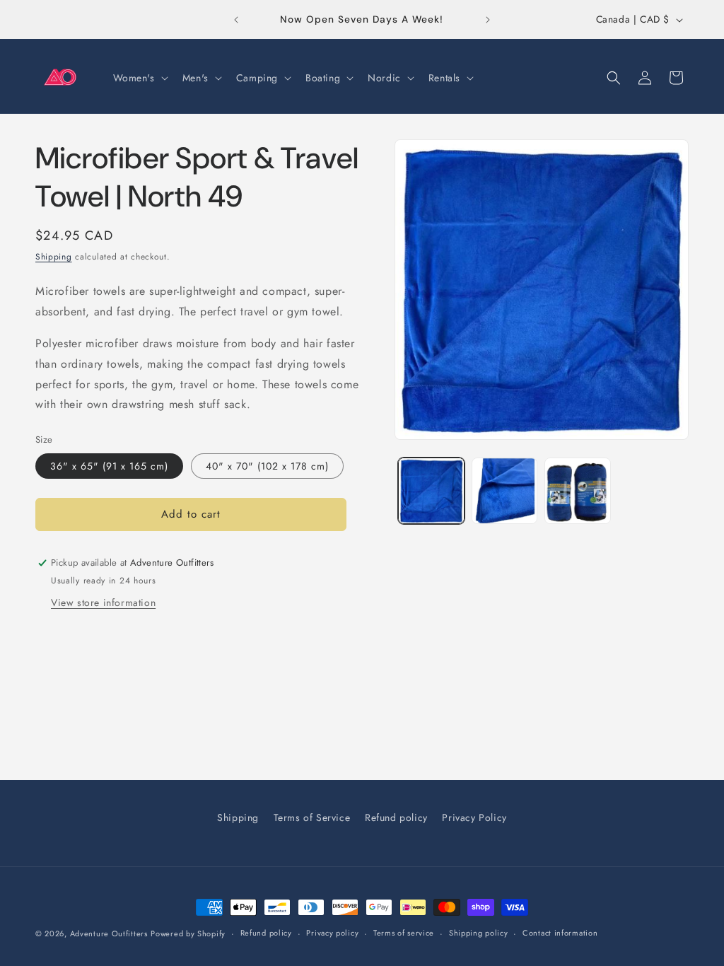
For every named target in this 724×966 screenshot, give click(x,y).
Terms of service (403, 932)
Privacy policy (332, 932)
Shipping (53, 256)
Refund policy (396, 817)
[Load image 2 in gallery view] (504, 490)
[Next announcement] (487, 19)
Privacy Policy (474, 817)
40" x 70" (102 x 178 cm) (267, 466)
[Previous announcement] (236, 19)
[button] (139, 78)
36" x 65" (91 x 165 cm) (109, 466)
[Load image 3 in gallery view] (577, 490)
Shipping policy (478, 932)
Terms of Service (312, 817)
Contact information (559, 932)
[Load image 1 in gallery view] (431, 490)
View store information (103, 602)
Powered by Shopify (188, 933)
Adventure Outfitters (109, 933)
